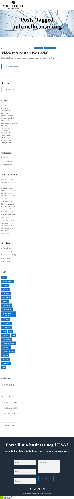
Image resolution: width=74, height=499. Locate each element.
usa (4, 367)
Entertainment (7, 309)
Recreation (6, 347)
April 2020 (6, 262)
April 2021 (6, 248)
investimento (7, 327)
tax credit (5, 359)
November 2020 (8, 255)
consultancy (6, 297)
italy (10, 331)
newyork (5, 335)
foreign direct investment (7, 314)
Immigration (7, 164)
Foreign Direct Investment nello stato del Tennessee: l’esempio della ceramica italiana (8, 206)
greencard (6, 319)
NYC (13, 335)
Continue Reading (11, 67)
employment (6, 305)
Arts (4, 277)
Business (39, 48)
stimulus (5, 355)
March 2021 (7, 251)
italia (4, 331)
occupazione (6, 339)
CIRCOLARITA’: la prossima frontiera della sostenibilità (8, 182)
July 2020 (6, 258)
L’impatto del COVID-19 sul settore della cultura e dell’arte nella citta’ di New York (9, 193)
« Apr (3, 431)
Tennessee (6, 363)
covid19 (5, 301)
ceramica (5, 289)
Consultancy (50, 48)
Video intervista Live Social (24, 53)
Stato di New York (8, 351)
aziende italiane (7, 281)
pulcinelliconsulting (9, 343)
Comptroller (6, 293)
